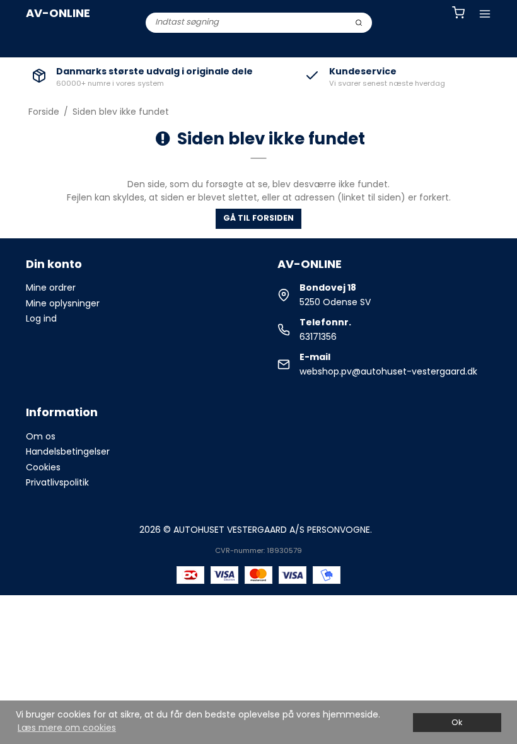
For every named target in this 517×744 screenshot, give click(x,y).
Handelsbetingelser (68, 451)
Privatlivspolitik (57, 482)
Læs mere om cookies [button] (67, 727)
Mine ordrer (51, 287)
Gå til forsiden (258, 217)
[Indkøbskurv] (458, 14)
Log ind (41, 318)
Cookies (43, 467)
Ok (456, 722)
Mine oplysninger (63, 303)
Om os (40, 436)
